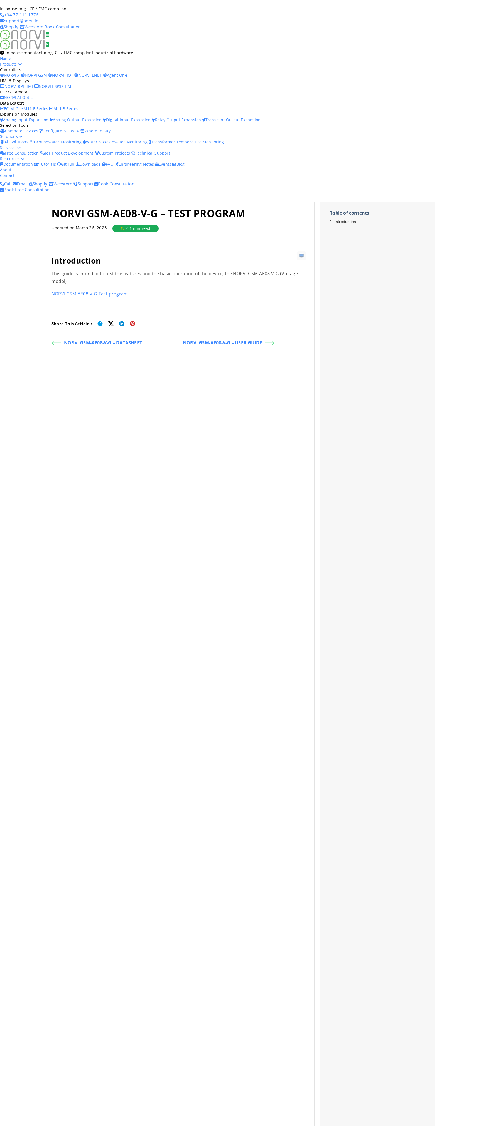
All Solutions (17, 142)
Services (8, 147)
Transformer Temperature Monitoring (187, 142)
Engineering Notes (137, 164)
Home (5, 58)
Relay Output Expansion (178, 119)
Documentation (18, 164)
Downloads (91, 164)
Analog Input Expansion (26, 119)
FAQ (110, 164)
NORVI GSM (36, 75)
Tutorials (48, 164)
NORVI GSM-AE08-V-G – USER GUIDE (222, 343)
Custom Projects (115, 153)
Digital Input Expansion (129, 119)
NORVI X (11, 75)
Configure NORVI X (61, 130)
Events (165, 164)
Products (9, 64)
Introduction (346, 221)
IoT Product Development (70, 153)
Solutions (9, 136)
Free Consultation (22, 153)
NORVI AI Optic (18, 97)
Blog (180, 164)
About (5, 169)
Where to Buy (97, 130)
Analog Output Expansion (78, 119)
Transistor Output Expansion (233, 119)
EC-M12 (11, 108)
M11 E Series (37, 108)
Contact (7, 175)
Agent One (117, 75)
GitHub (68, 164)
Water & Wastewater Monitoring (117, 142)
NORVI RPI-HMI (19, 86)
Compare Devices (22, 130)
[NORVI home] (23, 44)
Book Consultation (63, 26)
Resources (10, 158)
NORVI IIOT (63, 75)
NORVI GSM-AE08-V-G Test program (89, 294)
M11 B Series (65, 108)
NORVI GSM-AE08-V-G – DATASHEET (103, 343)
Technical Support (152, 153)
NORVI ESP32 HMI (55, 86)
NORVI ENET (90, 75)
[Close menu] (47, 44)
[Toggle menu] (47, 34)
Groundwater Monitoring (58, 142)
